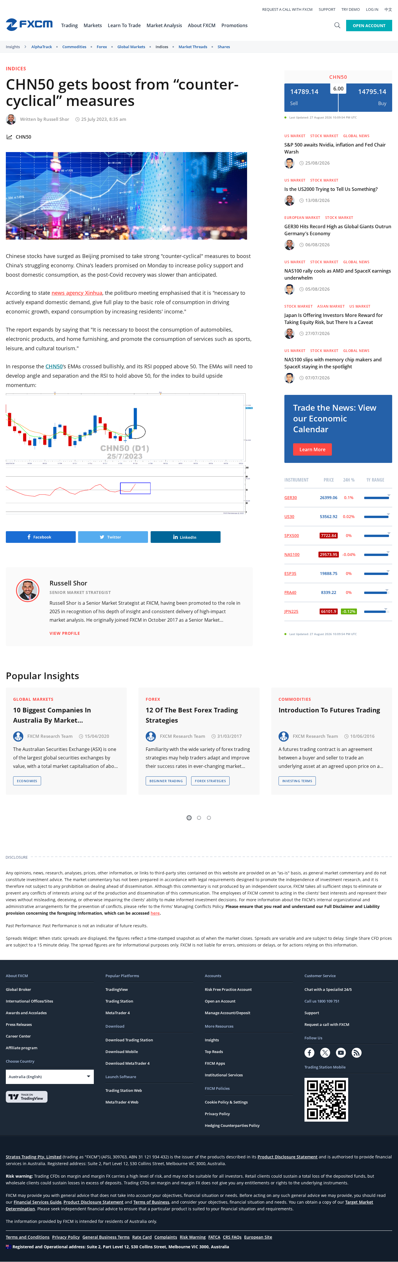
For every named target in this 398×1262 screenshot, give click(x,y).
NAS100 (292, 554)
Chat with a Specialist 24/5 (328, 989)
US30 (289, 516)
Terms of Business (151, 1202)
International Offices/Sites (29, 1001)
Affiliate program (21, 1047)
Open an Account (220, 1001)
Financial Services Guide (37, 1202)
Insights (13, 46)
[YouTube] (341, 1053)
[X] (325, 1053)
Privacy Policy (217, 1113)
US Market (295, 136)
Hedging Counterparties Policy (232, 1125)
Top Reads (214, 1051)
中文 (388, 9)
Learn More (312, 449)
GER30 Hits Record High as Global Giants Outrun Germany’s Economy (337, 230)
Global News (356, 136)
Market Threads (193, 46)
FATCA (214, 1237)
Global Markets (131, 46)
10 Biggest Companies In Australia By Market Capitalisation (52, 715)
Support (327, 9)
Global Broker (18, 989)
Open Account (369, 25)
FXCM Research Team (50, 736)
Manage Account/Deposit (227, 1012)
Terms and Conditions (28, 1237)
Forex (102, 46)
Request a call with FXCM (287, 9)
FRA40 (290, 592)
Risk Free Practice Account (228, 989)
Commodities (74, 46)
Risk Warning (193, 1237)
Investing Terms (297, 781)
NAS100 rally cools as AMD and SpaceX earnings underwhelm (337, 274)
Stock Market (324, 136)
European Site (258, 1237)
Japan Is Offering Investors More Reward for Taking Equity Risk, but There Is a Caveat (333, 318)
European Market (302, 217)
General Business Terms (106, 1237)
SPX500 (291, 535)
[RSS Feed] (357, 1053)
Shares (224, 46)
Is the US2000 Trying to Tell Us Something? (331, 189)
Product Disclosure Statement (288, 1157)
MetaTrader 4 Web (121, 1102)
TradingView (116, 989)
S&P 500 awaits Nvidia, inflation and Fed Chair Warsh (335, 148)
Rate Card (142, 1237)
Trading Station (119, 1001)
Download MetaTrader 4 (127, 1063)
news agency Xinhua (77, 292)
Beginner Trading (166, 781)
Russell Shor (56, 119)
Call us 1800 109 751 (321, 1001)
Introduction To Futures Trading (329, 709)
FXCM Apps (215, 1063)
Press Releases (19, 1024)
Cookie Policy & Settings (226, 1102)
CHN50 (23, 137)
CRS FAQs (232, 1237)
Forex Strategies (210, 781)
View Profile (65, 633)
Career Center (18, 1036)
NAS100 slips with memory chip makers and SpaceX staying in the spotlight (333, 363)
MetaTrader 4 (117, 1012)
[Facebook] (309, 1053)
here (155, 913)
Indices (162, 46)
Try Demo (350, 9)
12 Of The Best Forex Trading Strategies (192, 714)
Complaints (165, 1237)
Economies (27, 781)
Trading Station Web (123, 1090)
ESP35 (290, 573)
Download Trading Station (129, 1040)
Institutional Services (224, 1075)
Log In (372, 9)
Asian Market (331, 306)
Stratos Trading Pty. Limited (33, 1157)
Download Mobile (121, 1051)
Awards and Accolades (26, 1012)
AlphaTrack (41, 46)
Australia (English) (25, 1076)
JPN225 (291, 611)
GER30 (290, 497)
